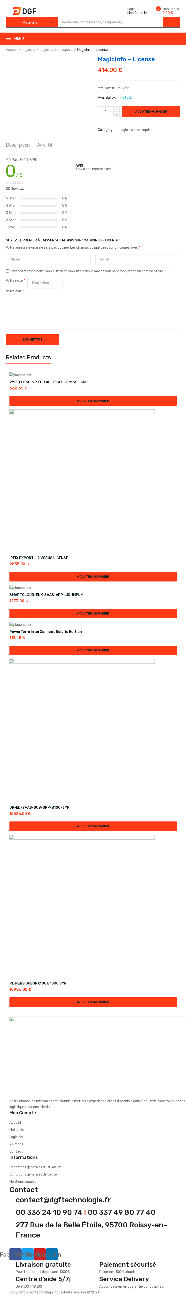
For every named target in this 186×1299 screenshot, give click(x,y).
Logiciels (28, 50)
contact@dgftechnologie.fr (63, 1200)
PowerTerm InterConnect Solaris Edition (45, 631)
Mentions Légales (22, 1182)
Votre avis (15, 291)
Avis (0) (44, 145)
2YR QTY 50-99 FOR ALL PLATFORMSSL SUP (48, 382)
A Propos (16, 1144)
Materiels (16, 1130)
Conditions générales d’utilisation (35, 1167)
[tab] (18, 146)
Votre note (15, 281)
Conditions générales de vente (33, 1174)
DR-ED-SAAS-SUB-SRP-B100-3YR (39, 807)
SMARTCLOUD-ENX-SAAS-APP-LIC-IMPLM (46, 595)
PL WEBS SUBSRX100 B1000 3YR (38, 983)
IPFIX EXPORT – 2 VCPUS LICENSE (38, 558)
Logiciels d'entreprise (56, 50)
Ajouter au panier (151, 111)
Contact (16, 1151)
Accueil (11, 50)
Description (18, 145)
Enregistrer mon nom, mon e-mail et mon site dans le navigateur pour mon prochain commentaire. (87, 271)
